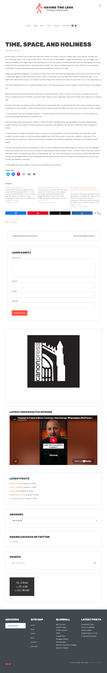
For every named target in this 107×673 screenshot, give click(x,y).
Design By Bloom (95, 662)
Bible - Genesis (11, 222)
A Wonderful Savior (17, 499)
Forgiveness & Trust (17, 495)
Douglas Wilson (62, 639)
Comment (16, 258)
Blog (32, 629)
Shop (32, 638)
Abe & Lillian (15, 491)
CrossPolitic (60, 636)
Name (15, 281)
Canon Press (61, 627)
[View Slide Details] (53, 361)
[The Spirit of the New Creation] (54, 195)
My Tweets (14, 542)
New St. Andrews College (66, 645)
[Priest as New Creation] (21, 195)
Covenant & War (16, 483)
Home (33, 625)
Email (15, 291)
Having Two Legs (53, 8)
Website (15, 301)
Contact (33, 642)
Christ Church (61, 630)
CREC (58, 633)
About (33, 633)
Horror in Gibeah (16, 487)
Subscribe (34, 646)
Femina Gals (61, 642)
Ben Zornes (60, 624)
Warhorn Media (62, 648)
